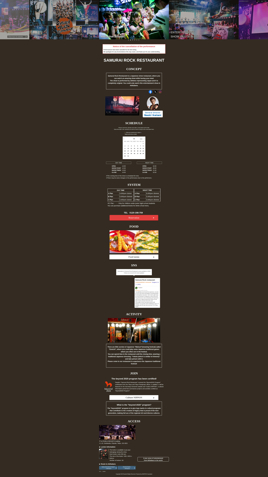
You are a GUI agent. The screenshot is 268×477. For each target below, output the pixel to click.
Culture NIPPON (134, 397)
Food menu (133, 257)
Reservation (134, 217)
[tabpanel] (134, 19)
